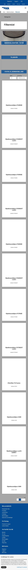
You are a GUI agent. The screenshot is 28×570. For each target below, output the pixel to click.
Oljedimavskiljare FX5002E (14, 174)
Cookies (3, 537)
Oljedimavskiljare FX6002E (14, 244)
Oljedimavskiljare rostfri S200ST (14, 451)
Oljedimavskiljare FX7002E (14, 313)
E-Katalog (4, 514)
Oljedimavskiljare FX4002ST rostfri (14, 139)
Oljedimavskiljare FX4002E (14, 105)
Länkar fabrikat (5, 525)
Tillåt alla (3, 567)
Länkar (13, 4)
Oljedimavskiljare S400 (14, 486)
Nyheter (8, 4)
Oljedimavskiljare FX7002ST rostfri (14, 348)
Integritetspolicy (5, 535)
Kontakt (23, 4)
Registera (4, 549)
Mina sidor (4, 552)
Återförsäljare (5, 515)
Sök (21, 1)
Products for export (6, 524)
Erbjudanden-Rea (6, 508)
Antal (11, 75)
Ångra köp (4, 542)
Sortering (19, 75)
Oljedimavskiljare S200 (14, 417)
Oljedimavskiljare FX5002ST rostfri (14, 209)
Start (4, 12)
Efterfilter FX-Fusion (14, 383)
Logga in (16, 1)
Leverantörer (5, 512)
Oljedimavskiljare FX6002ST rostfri (14, 278)
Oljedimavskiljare (10, 12)
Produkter (4, 510)
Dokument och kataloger (7, 517)
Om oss (18, 4)
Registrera (9, 1)
